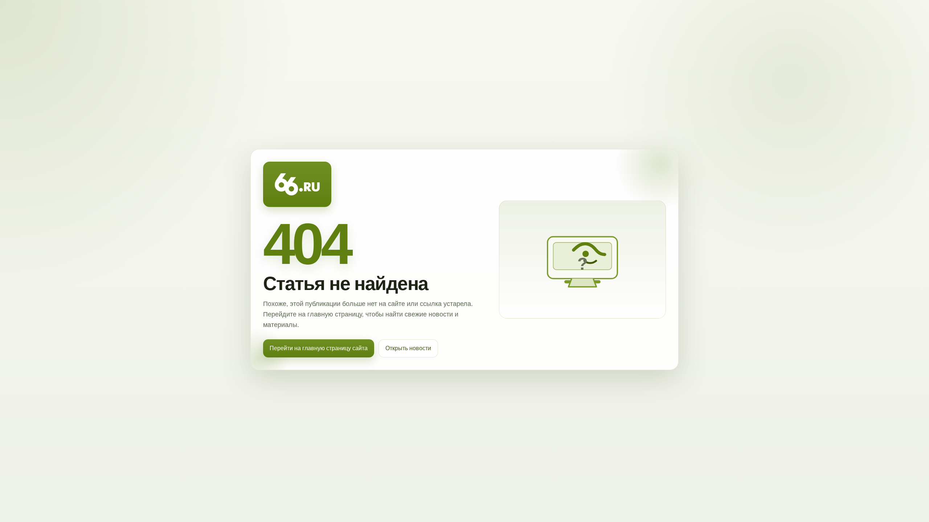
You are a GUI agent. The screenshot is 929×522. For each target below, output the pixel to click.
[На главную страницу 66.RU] (297, 184)
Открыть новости (408, 348)
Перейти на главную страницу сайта (319, 348)
